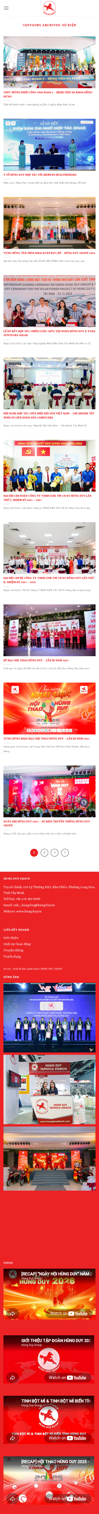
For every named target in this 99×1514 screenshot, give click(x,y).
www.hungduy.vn (28, 911)
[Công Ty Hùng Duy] (49, 8)
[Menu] (6, 8)
